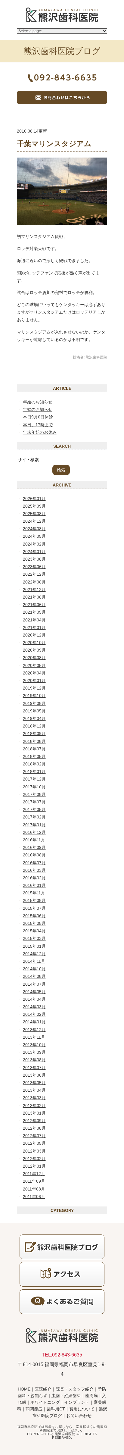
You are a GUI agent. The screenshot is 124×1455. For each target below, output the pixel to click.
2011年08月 (34, 1189)
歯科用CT (56, 1408)
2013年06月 (34, 1075)
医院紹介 (43, 1389)
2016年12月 (34, 832)
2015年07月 (34, 908)
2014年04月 (34, 999)
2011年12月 (34, 1173)
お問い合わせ (78, 1415)
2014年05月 (34, 991)
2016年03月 (34, 870)
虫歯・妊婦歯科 (66, 1395)
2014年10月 (34, 968)
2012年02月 (34, 1158)
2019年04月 (34, 718)
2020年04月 (34, 673)
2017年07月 (34, 801)
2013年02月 (34, 1105)
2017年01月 (34, 824)
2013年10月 (34, 1044)
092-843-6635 (67, 1354)
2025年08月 (34, 513)
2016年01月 (34, 885)
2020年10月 (34, 642)
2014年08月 (34, 976)
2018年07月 (34, 748)
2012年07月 (34, 1135)
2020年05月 (34, 665)
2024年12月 (34, 521)
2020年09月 (34, 650)
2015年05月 (34, 923)
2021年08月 (34, 597)
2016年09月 (34, 847)
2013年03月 (34, 1097)
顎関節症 (34, 1408)
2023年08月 (34, 559)
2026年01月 (34, 498)
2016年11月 (34, 839)
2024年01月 (34, 551)
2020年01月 (34, 680)
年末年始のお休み (40, 432)
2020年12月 (34, 635)
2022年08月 (34, 582)
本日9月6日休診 (38, 417)
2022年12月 (34, 574)
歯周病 (91, 1395)
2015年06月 (34, 915)
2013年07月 (34, 1067)
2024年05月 (34, 536)
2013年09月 (34, 1052)
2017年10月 (34, 786)
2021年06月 (34, 604)
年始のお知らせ (37, 401)
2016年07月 (34, 862)
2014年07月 (34, 984)
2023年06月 (34, 566)
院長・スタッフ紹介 (75, 1389)
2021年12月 (34, 589)
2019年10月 (34, 695)
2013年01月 (34, 1113)
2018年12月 (34, 726)
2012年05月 (34, 1143)
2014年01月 (34, 1021)
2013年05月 (34, 1082)
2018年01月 (34, 771)
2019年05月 (34, 711)
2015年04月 (34, 930)
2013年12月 (34, 1029)
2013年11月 (34, 1037)
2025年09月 (34, 506)
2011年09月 (34, 1181)
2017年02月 (34, 817)
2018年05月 (34, 756)
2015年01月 (34, 946)
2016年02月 (34, 877)
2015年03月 (34, 938)
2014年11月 (34, 961)
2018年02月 (34, 764)
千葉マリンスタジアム (54, 143)
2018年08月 (34, 741)
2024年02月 (34, 544)
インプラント (76, 1402)
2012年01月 (34, 1166)
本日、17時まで (38, 424)
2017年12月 (34, 779)
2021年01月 (34, 627)
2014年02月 (34, 1014)
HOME (24, 1389)
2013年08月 (34, 1059)
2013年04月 (34, 1090)
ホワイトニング (45, 1402)
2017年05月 (34, 809)
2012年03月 (34, 1151)
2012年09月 (34, 1120)
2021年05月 (34, 612)
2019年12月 (34, 688)
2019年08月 (34, 703)
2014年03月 (34, 1006)
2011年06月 (34, 1196)
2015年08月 (34, 900)
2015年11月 (34, 892)
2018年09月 (34, 733)
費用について (82, 1408)
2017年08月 (34, 794)
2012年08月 (34, 1128)
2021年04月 (34, 620)
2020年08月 (34, 657)
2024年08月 (34, 528)
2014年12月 (34, 953)
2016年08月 (34, 855)
